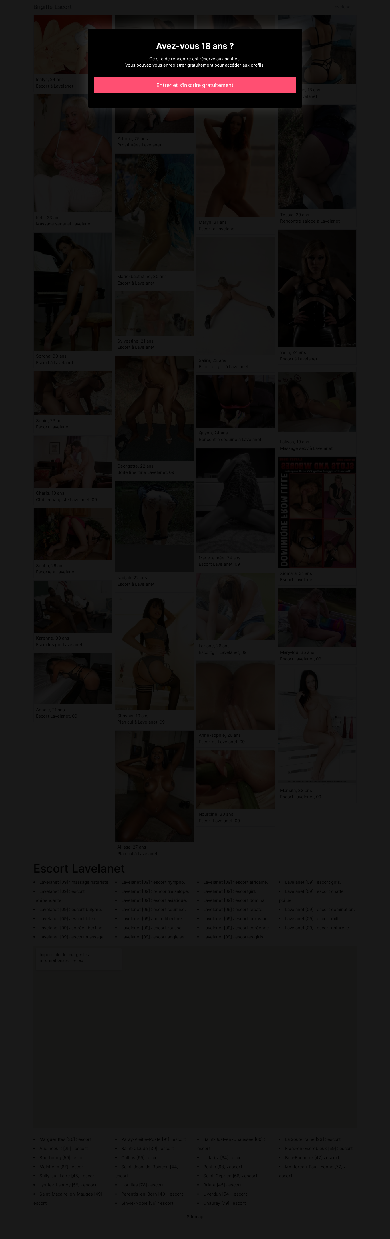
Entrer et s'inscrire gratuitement (195, 85)
